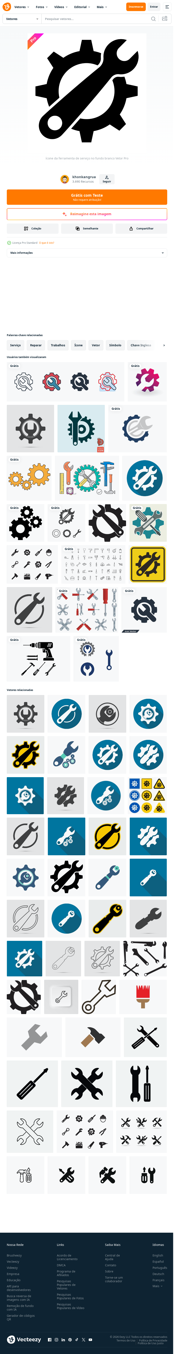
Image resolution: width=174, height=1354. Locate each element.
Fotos (40, 7)
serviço (15, 345)
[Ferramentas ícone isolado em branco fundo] (66, 1175)
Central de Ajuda (110, 1257)
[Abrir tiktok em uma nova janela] (77, 1339)
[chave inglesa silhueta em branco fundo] (145, 958)
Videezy (12, 1268)
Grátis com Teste (87, 197)
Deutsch (155, 1274)
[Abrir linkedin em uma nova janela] (63, 1339)
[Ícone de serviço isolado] (81, 428)
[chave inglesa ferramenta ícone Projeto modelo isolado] (34, 1037)
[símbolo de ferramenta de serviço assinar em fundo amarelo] (148, 564)
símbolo (115, 345)
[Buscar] (153, 18)
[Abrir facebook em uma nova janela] (49, 1339)
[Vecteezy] (7, 7)
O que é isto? (46, 243)
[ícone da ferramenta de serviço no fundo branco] (66, 877)
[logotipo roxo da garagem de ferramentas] (147, 381)
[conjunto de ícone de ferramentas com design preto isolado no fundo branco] (32, 564)
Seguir (107, 181)
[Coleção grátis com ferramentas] (87, 478)
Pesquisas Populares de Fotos (69, 1296)
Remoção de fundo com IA (20, 1307)
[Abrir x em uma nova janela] (83, 1339)
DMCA (60, 1265)
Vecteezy (13, 1261)
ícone (78, 345)
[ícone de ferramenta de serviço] (30, 428)
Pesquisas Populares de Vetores (65, 1284)
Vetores (20, 7)
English (154, 1255)
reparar (36, 345)
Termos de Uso (122, 1340)
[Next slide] (157, 345)
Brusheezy (14, 1255)
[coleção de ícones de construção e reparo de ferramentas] (93, 564)
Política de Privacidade (150, 1340)
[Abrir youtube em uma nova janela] (90, 1339)
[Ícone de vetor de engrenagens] (25, 523)
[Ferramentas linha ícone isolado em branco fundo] (25, 1175)
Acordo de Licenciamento (66, 1257)
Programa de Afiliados (65, 1273)
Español (155, 1261)
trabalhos (58, 345)
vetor (96, 345)
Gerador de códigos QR (21, 1317)
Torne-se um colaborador (112, 1279)
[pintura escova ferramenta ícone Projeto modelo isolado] (143, 997)
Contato (108, 1265)
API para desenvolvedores (19, 1288)
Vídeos (59, 7)
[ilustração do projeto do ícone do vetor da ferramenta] (66, 523)
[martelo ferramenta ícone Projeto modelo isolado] (93, 1037)
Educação (13, 1280)
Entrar (154, 7)
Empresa (13, 1274)
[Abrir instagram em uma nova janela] (56, 1339)
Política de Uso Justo (147, 1343)
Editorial (80, 7)
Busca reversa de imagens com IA (19, 1298)
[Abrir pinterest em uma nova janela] (70, 1339)
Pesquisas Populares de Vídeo (65, 1308)
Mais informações (21, 253)
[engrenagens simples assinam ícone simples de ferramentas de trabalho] (29, 478)
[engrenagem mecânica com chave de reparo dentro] (137, 428)
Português (156, 1268)
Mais (100, 7)
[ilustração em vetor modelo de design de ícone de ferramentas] (38, 659)
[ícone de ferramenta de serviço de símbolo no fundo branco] (147, 795)
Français (155, 1280)
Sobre (107, 1271)
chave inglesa (141, 345)
